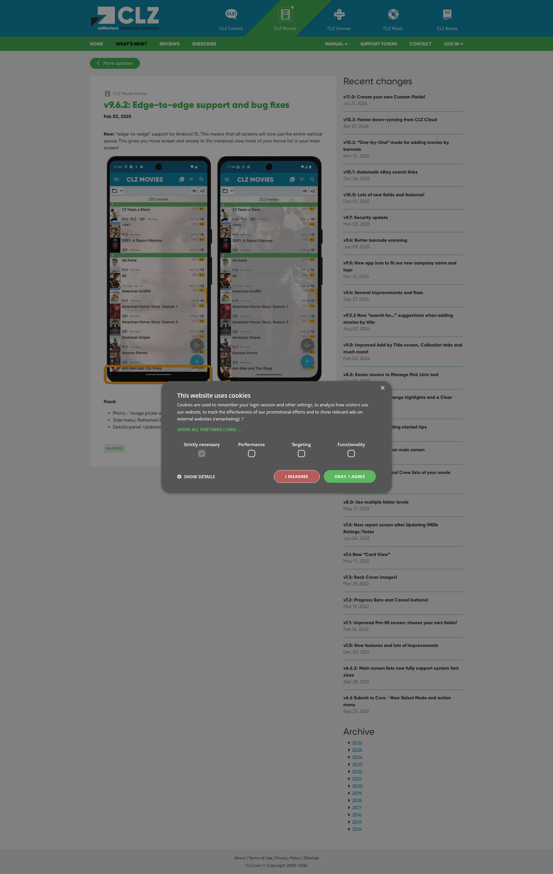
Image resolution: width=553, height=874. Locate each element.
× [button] (382, 388)
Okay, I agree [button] (350, 476)
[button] (276, 429)
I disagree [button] (296, 476)
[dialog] (276, 437)
